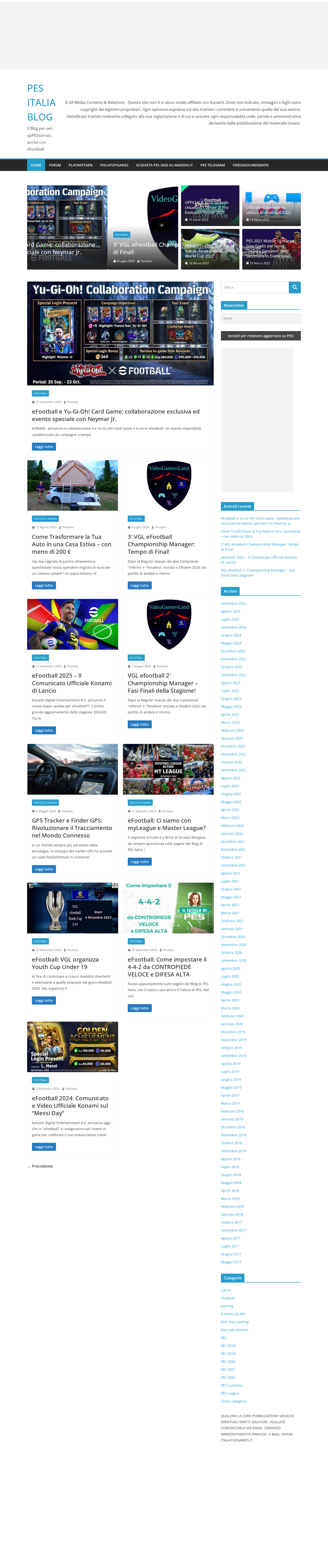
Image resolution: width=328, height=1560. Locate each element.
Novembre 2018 (233, 1135)
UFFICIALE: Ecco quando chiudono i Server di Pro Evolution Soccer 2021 (207, 207)
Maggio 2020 (231, 992)
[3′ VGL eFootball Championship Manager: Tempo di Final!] (102, 188)
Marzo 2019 (230, 1103)
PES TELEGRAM (212, 165)
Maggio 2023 (231, 706)
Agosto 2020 (230, 968)
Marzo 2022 (230, 817)
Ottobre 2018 (231, 1143)
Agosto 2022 (230, 778)
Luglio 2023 (230, 690)
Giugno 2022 (231, 794)
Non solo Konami (234, 1329)
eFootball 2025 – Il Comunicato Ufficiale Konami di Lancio (72, 682)
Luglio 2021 (230, 881)
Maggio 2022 (231, 801)
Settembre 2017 (233, 1230)
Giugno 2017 (231, 1254)
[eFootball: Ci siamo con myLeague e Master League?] (168, 769)
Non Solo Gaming (45, 518)
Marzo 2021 (230, 913)
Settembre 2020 (233, 960)
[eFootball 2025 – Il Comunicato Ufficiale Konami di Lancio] (72, 624)
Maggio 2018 (231, 1182)
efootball (41, 234)
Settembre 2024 (233, 627)
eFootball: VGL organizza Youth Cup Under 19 (65, 963)
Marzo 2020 (230, 1008)
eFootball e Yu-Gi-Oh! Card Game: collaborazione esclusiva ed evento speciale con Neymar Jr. (116, 415)
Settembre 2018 (233, 1151)
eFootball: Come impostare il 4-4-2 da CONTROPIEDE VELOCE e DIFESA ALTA (167, 966)
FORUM (55, 165)
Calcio (226, 1290)
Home (36, 165)
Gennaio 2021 (232, 928)
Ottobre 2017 (231, 1222)
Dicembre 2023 (233, 651)
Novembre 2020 (233, 944)
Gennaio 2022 (232, 833)
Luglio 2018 (230, 1166)
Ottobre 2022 (231, 762)
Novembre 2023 (233, 659)
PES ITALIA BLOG (41, 102)
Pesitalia (66, 261)
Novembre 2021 (233, 849)
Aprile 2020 (230, 1000)
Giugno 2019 (231, 1079)
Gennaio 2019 (232, 1119)
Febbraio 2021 (232, 920)
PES (224, 1337)
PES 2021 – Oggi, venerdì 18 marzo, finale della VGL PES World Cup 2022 (209, 251)
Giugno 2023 (231, 698)
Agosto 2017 (230, 1238)
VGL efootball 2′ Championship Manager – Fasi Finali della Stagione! (163, 682)
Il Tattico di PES (233, 1314)
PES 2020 (228, 1361)
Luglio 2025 (230, 619)
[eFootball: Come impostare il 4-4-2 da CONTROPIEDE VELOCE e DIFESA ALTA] (168, 908)
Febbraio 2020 (232, 1016)
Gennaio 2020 (232, 1024)
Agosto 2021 (230, 873)
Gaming (227, 1306)
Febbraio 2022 (232, 825)
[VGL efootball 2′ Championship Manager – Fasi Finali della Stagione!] (168, 624)
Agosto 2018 (230, 1159)
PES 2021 (228, 1369)
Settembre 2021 (233, 865)
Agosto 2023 (230, 682)
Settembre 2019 (233, 1055)
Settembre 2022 (233, 770)
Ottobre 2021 (231, 857)
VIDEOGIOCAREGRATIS (251, 165)
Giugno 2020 (231, 984)
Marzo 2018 (230, 1198)
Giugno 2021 (231, 889)
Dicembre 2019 (233, 1032)
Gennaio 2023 (232, 738)
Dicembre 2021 (233, 841)
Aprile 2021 (230, 905)
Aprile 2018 (230, 1190)
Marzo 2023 (230, 722)
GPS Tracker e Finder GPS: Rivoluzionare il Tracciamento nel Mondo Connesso (72, 827)
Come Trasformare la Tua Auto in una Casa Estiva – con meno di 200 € (71, 544)
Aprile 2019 (230, 1095)
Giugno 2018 (231, 1174)
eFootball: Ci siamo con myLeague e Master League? (167, 824)
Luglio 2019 (230, 1071)
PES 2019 (228, 1353)
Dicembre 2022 (233, 746)
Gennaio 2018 (232, 1214)
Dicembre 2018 (233, 1127)
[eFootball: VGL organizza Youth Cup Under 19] (72, 908)
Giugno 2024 (231, 635)
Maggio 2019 (231, 1087)
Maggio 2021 (231, 897)
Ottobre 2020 (231, 952)
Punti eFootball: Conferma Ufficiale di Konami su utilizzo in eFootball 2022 (270, 207)
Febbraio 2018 (232, 1206)
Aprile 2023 (230, 714)
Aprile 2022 (230, 809)
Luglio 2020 (230, 976)
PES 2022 (228, 1377)
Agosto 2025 (230, 611)
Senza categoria (140, 802)
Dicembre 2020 (233, 936)
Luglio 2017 (230, 1246)
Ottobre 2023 (231, 667)
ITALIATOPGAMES (114, 165)
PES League (230, 1393)
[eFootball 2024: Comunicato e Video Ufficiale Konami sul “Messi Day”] (72, 1047)
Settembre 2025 (233, 603)
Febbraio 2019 (232, 1111)
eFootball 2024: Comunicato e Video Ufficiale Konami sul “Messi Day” (70, 1105)
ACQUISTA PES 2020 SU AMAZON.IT (164, 165)
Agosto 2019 (230, 1063)
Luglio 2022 (230, 786)
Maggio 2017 (231, 1262)
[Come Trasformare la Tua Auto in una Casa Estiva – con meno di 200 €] (72, 485)
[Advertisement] (164, 35)
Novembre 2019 (233, 1040)
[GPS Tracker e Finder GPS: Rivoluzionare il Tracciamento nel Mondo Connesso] (72, 769)
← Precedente (40, 1166)
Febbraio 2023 (232, 730)
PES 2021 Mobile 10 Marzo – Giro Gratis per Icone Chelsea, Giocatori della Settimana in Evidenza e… (271, 248)
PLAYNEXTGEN (80, 165)
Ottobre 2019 (231, 1047)
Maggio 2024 (231, 643)
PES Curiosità (231, 1385)
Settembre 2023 (233, 675)
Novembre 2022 (233, 754)
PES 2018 (228, 1345)
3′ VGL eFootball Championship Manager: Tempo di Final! (99, 248)
